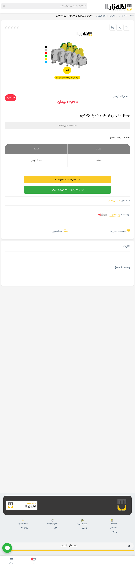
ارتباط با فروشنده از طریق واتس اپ (66, 190)
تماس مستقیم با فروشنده (66, 179)
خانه (132, 16)
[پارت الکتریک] (102, 215)
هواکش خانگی (114, 201)
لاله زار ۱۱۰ (113, 231)
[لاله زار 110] (118, 7)
